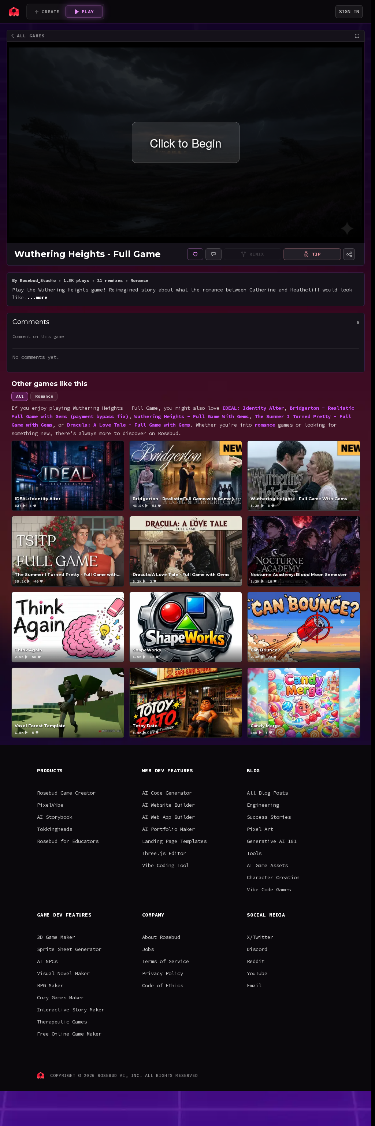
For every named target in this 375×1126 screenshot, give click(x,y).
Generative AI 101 (272, 841)
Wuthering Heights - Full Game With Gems (191, 416)
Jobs (148, 949)
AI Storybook (54, 817)
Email (254, 985)
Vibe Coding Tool (165, 865)
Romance (44, 396)
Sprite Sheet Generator (69, 949)
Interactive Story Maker (70, 1009)
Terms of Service (165, 961)
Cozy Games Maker (60, 997)
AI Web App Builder (168, 817)
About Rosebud (161, 937)
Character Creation (273, 877)
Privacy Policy (162, 973)
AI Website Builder (168, 805)
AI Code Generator (167, 792)
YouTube (257, 973)
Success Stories (269, 817)
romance (265, 424)
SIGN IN (349, 11)
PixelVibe (50, 805)
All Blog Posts (267, 792)
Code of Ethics (162, 985)
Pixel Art (260, 829)
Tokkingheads (54, 829)
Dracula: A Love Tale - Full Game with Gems (128, 424)
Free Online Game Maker (69, 1033)
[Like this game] (195, 254)
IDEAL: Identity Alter (253, 408)
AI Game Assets (267, 865)
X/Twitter (260, 937)
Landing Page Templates (174, 841)
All (19, 396)
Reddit (255, 961)
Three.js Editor (164, 853)
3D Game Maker (56, 937)
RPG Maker (50, 985)
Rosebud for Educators (68, 841)
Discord (257, 949)
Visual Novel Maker (63, 973)
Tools (254, 853)
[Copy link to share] (349, 254)
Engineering (263, 805)
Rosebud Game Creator (66, 792)
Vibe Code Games (269, 889)
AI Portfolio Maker (168, 829)
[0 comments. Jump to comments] (213, 254)
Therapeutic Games (62, 1021)
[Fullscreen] (357, 36)
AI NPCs (47, 961)
